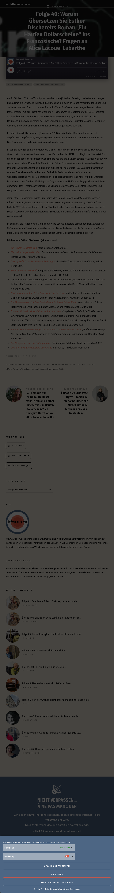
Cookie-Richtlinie (41, 889)
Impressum (75, 889)
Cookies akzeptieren (57, 866)
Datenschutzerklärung (59, 889)
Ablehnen (57, 874)
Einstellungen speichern (57, 882)
